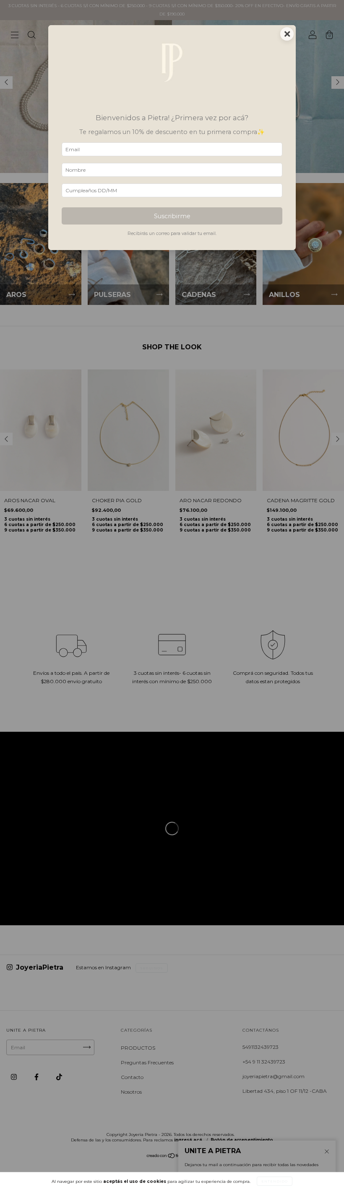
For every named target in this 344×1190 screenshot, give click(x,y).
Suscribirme (172, 216)
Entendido (274, 1181)
